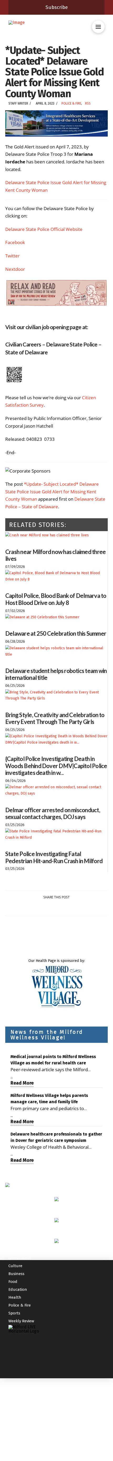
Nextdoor (15, 269)
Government (19, 1258)
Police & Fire (71, 103)
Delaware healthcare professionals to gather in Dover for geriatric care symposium (56, 1137)
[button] (98, 26)
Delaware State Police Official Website (44, 229)
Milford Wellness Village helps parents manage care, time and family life (49, 1098)
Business (16, 1273)
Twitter (12, 256)
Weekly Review (21, 1321)
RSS (88, 103)
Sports (14, 1313)
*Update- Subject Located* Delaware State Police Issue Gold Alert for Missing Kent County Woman (52, 491)
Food (12, 1281)
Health (14, 1297)
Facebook (15, 242)
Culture (15, 1265)
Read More (22, 1083)
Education (17, 1289)
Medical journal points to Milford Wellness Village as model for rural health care (53, 1059)
